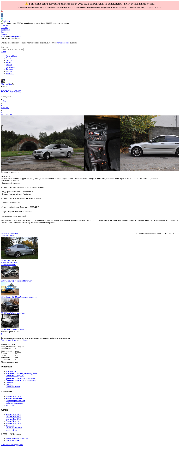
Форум (9, 71)
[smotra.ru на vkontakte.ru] (2, 14)
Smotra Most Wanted (14, 428)
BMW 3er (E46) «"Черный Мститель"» (17, 281)
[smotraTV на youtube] (2, 11)
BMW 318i (5, 260)
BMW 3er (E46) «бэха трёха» (13, 313)
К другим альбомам (9, 262)
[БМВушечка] (10, 327)
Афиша (9, 65)
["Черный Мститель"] (10, 279)
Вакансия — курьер (15, 376)
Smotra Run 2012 (13, 419)
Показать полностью (9, 233)
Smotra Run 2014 (13, 414)
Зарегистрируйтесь (9, 340)
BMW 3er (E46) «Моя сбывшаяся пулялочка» (19, 297)
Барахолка (10, 73)
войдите (24, 340)
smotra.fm (10, 405)
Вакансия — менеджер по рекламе (21, 380)
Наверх (4, 34)
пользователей (63, 43)
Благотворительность (15, 401)
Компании (10, 67)
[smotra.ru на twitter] (2, 19)
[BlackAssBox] (3, 82)
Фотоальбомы (7, 235)
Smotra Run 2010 (13, 423)
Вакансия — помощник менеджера (21, 373)
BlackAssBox (6, 84)
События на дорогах (14, 403)
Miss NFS (10, 426)
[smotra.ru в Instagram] (5, 21)
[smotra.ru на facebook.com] (2, 16)
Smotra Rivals (11, 430)
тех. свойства (6, 114)
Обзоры (9, 60)
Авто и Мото (11, 56)
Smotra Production (14, 398)
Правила (9, 382)
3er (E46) (15, 91)
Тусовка (9, 69)
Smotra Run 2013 (13, 417)
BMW (5, 91)
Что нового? (11, 371)
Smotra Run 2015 (13, 396)
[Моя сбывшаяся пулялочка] (10, 295)
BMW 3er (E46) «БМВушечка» (13, 329)
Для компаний (12, 440)
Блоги (8, 58)
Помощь (9, 384)
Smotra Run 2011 (13, 421)
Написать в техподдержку (12, 445)
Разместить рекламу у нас (17, 438)
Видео (8, 62)
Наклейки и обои (13, 387)
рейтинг (4, 101)
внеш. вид (5, 108)
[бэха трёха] (10, 311)
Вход (3, 36)
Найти (3, 52)
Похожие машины (8, 265)
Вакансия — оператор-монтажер (20, 378)
